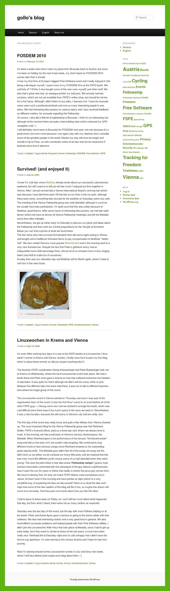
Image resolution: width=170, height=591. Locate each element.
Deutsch (33, 32)
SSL (146, 148)
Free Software (92, 153)
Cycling (139, 80)
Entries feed (129, 194)
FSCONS (147, 113)
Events (61, 153)
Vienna (95, 324)
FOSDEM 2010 (31, 55)
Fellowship (71, 153)
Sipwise (140, 148)
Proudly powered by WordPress (85, 579)
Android (131, 63)
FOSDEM (81, 153)
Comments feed (131, 198)
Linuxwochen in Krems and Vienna (52, 340)
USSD (140, 171)
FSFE (102, 153)
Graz (125, 131)
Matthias (50, 182)
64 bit (125, 63)
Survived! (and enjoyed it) (43, 169)
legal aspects (128, 135)
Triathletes (130, 170)
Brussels (52, 153)
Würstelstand (72, 243)
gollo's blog (30, 17)
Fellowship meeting (131, 97)
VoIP (141, 178)
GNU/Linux (129, 126)
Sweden (136, 152)
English (45, 32)
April (138, 63)
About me (59, 32)
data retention (129, 87)
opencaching (128, 139)
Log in (126, 191)
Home (21, 32)
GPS (147, 125)
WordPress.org (130, 201)
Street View (127, 152)
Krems (67, 563)
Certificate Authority (140, 75)
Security (127, 147)
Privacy (145, 139)
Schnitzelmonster (82, 324)
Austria (45, 324)
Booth (44, 153)
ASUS (143, 63)
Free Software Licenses (133, 113)
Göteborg (133, 131)
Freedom (129, 102)
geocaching (139, 119)
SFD (135, 148)
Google (139, 126)
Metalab (138, 135)
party (137, 139)
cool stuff (127, 81)
